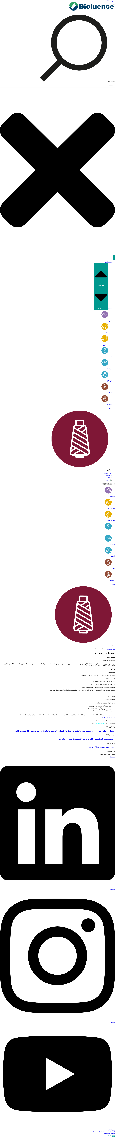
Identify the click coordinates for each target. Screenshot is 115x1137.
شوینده (109, 320)
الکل (110, 393)
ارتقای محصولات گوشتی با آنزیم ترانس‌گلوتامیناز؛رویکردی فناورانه (87, 739)
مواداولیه (109, 649)
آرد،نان (109, 381)
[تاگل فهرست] (114, 257)
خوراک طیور (107, 345)
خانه (114, 649)
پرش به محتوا (111, 1)
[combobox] (57, 85)
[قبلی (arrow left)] (114, 1136)
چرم (110, 408)
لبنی (110, 357)
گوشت (109, 369)
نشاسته (109, 405)
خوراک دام (108, 332)
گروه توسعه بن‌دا (99, 723)
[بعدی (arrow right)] (112, 1136)
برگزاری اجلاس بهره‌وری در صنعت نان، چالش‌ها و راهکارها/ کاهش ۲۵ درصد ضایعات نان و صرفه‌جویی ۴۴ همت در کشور (65, 731)
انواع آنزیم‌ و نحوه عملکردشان (102, 747)
